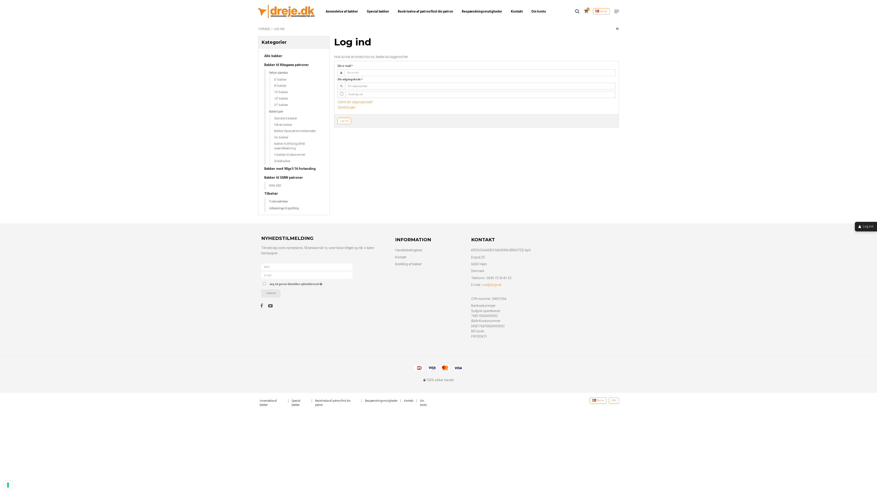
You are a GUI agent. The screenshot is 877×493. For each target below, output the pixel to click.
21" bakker (281, 105)
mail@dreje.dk (491, 285)
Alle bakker (273, 56)
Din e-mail (345, 66)
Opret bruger (346, 107)
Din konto (538, 11)
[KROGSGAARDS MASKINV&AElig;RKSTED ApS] (286, 11)
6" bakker (280, 79)
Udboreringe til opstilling (284, 208)
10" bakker (281, 92)
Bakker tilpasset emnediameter (295, 131)
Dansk (603, 11)
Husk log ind (355, 94)
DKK (614, 400)
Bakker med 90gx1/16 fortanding (290, 169)
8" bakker (280, 85)
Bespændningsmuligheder (482, 11)
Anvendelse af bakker (342, 11)
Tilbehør (271, 193)
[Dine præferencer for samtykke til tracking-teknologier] (8, 485)
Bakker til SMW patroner (283, 178)
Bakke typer (276, 111)
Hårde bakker (283, 124)
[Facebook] (263, 306)
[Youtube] (272, 306)
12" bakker (281, 98)
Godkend (271, 293)
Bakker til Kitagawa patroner (286, 65)
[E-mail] (307, 275)
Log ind (344, 120)
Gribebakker (282, 161)
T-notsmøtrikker (278, 201)
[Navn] (307, 267)
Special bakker (378, 11)
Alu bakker (281, 137)
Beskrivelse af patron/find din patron (425, 11)
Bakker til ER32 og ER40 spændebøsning (289, 146)
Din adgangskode (350, 79)
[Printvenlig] (617, 28)
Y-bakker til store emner (289, 154)
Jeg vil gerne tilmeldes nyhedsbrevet (312, 283)
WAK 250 (275, 185)
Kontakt (517, 11)
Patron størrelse (278, 72)
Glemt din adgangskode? (355, 102)
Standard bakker (285, 118)
